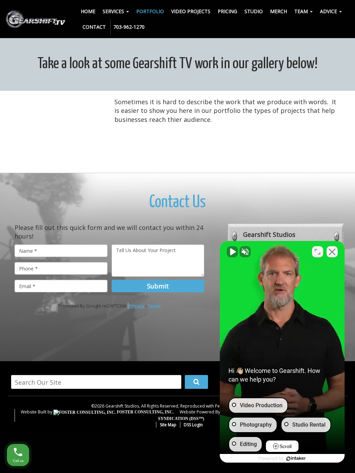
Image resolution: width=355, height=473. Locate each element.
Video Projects (190, 11)
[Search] (196, 382)
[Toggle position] (317, 251)
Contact (94, 27)
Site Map (168, 425)
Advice (329, 11)
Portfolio (150, 11)
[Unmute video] (232, 251)
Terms (154, 306)
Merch (278, 11)
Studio (253, 11)
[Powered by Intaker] (296, 458)
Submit (158, 286)
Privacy (136, 306)
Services (114, 11)
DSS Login (193, 425)
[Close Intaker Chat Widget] (332, 251)
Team (301, 11)
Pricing (227, 11)
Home (88, 11)
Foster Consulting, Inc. (145, 412)
